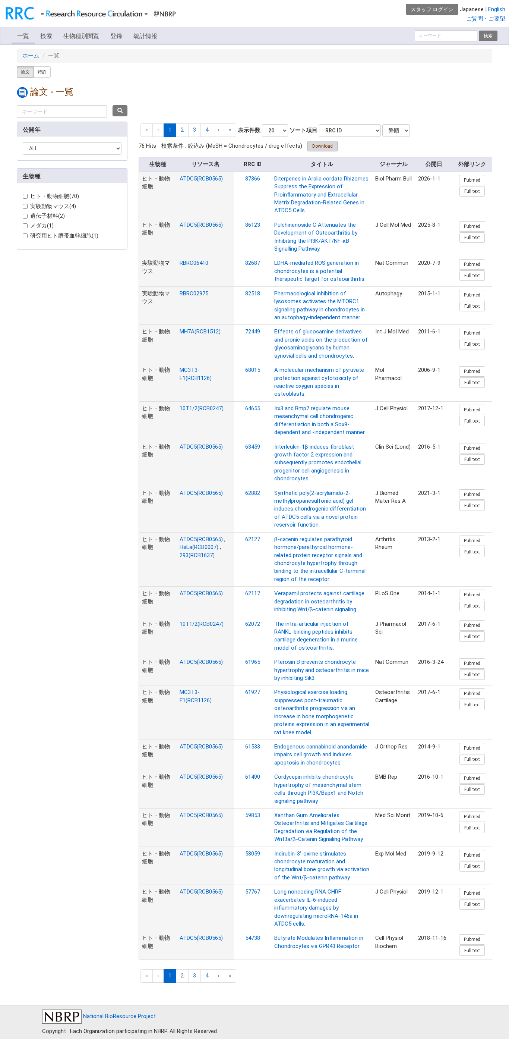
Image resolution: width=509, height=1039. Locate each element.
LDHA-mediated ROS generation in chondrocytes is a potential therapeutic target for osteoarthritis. (320, 271)
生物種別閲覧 (81, 36)
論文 (25, 72)
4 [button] (206, 129)
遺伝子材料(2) (47, 216)
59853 (252, 815)
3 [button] (194, 129)
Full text (472, 191)
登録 (116, 36)
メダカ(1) (42, 225)
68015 (252, 370)
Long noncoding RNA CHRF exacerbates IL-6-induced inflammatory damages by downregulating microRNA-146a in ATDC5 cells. (316, 907)
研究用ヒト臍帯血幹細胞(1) (64, 235)
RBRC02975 (194, 293)
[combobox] (62, 111)
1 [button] (169, 129)
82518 (252, 293)
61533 (252, 746)
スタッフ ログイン (432, 9)
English (496, 9)
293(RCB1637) (197, 555)
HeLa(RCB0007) (199, 547)
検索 (46, 36)
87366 (252, 178)
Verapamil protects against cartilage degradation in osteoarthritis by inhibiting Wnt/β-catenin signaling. (319, 601)
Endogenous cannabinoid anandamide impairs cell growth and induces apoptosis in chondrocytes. (320, 754)
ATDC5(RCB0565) (201, 178)
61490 (252, 776)
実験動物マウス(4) (53, 206)
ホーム (30, 55)
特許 (42, 72)
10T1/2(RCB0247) (202, 408)
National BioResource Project (119, 1016)
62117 (252, 593)
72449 (252, 331)
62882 (252, 493)
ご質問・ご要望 (485, 18)
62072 (252, 624)
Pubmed (472, 180)
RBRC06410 (194, 263)
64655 (252, 408)
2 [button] (182, 129)
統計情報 (145, 36)
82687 (252, 263)
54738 (252, 938)
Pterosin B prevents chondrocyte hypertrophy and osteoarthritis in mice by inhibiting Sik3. (321, 670)
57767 (252, 891)
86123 (252, 225)
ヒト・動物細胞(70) (54, 196)
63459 (252, 446)
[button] (218, 129)
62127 (252, 539)
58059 (252, 853)
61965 (252, 662)
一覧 (23, 36)
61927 (252, 692)
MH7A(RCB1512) (200, 331)
